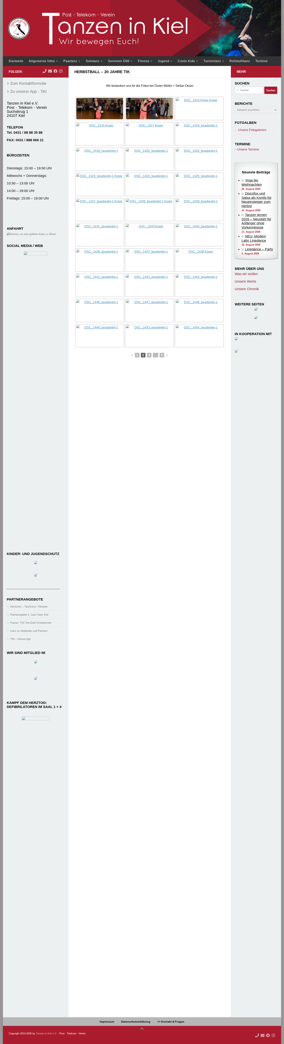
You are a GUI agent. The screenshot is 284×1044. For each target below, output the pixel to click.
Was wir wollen (246, 274)
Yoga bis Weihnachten (251, 182)
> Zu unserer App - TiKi (27, 91)
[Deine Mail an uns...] (50, 71)
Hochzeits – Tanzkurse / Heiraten (29, 606)
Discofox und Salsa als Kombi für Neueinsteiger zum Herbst (256, 200)
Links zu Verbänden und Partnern (28, 630)
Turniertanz (212, 61)
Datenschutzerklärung (135, 1021)
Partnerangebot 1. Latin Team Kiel (29, 614)
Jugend (163, 61)
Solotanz (92, 61)
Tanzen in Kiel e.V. (46, 1033)
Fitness (143, 61)
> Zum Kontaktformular (27, 83)
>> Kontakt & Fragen (170, 1021)
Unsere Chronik (247, 289)
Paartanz (70, 61)
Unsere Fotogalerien (252, 130)
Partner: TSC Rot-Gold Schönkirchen (31, 622)
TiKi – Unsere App (20, 639)
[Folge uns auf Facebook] (55, 71)
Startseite (16, 61)
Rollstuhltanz (240, 61)
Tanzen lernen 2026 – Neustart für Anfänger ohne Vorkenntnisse (256, 221)
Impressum (107, 1021)
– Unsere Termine (247, 149)
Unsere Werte (245, 281)
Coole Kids (186, 61)
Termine (261, 61)
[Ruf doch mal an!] (45, 71)
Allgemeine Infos (42, 61)
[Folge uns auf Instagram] (61, 71)
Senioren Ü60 (118, 61)
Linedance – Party (259, 249)
